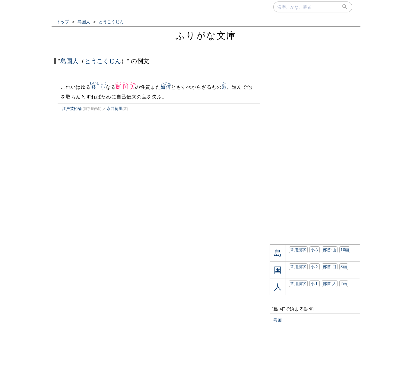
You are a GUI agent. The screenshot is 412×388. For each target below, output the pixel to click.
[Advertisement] (104, 178)
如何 (165, 87)
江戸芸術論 (72, 108)
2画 (344, 283)
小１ (315, 283)
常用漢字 (298, 250)
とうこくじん (103, 61)
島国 (277, 319)
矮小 (98, 87)
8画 (344, 267)
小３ (315, 250)
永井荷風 (114, 108)
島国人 (69, 61)
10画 (345, 250)
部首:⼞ (329, 267)
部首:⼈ (329, 283)
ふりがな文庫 (206, 35)
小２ (315, 267)
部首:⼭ (329, 250)
